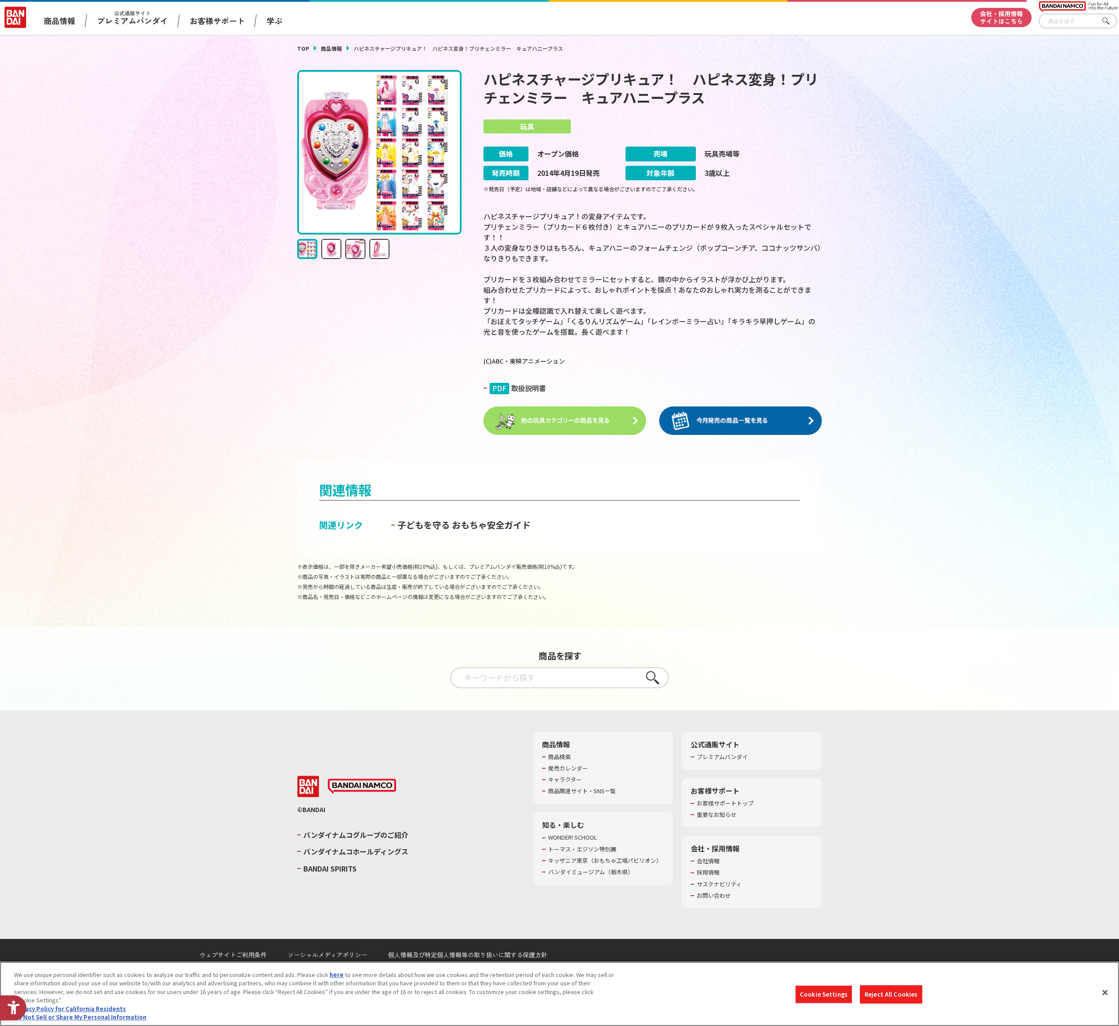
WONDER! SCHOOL (572, 837)
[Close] (1105, 992)
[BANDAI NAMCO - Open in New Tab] (362, 787)
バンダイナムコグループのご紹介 (355, 835)
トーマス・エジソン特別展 (582, 849)
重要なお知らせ (717, 815)
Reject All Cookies (891, 994)
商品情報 (331, 48)
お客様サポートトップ (725, 803)
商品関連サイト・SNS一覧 (582, 791)
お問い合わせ (714, 896)
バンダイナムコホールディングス (355, 851)
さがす (1110, 21)
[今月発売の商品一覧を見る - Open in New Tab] (740, 420)
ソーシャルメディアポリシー (327, 954)
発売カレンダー (568, 768)
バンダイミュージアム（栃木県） (590, 872)
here (337, 974)
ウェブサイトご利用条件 (233, 954)
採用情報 (708, 872)
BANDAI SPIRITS (330, 868)
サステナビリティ (719, 884)
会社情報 (708, 861)
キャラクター (565, 780)
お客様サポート (217, 21)
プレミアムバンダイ (722, 757)
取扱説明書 (519, 388)
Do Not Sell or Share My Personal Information (80, 1017)
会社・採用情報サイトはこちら (1001, 17)
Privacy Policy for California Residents (70, 1009)
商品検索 (559, 757)
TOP (303, 48)
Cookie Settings (824, 994)
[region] (559, 994)
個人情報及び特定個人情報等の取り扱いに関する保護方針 (467, 954)
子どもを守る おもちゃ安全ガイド (464, 524)
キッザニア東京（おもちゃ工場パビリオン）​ (605, 861)
